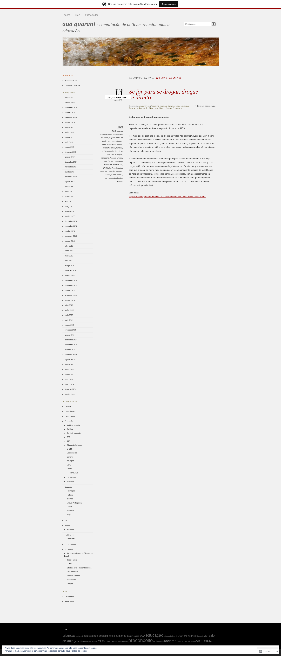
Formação (143, 108)
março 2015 (69, 325)
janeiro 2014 (69, 394)
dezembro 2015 (71, 280)
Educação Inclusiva (74, 445)
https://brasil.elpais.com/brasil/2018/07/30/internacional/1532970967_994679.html (167, 196)
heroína (119, 148)
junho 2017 (69, 191)
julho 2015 (69, 305)
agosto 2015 (70, 300)
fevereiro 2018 (70, 152)
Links (77, 15)
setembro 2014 (71, 355)
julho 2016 (69, 246)
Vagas (69, 515)
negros (114, 641)
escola (200, 636)
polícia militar (123, 641)
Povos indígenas (73, 576)
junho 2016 (69, 251)
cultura (78, 636)
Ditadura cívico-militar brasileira (79, 568)
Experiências (72, 453)
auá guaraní (78, 23)
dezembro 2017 (71, 162)
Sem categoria (70, 544)
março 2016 (69, 266)
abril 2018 (69, 142)
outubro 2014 (70, 350)
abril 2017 (69, 201)
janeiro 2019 (69, 103)
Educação (185, 106)
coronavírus (73, 473)
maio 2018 (69, 137)
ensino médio (191, 635)
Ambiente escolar (159, 106)
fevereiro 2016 (70, 271)
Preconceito (71, 580)
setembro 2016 (71, 236)
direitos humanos (109, 144)
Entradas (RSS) (71, 81)
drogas (119, 144)
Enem (180, 636)
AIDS (114, 131)
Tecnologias (71, 477)
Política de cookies (79, 651)
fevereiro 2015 (70, 330)
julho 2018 (69, 127)
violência (204, 640)
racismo (170, 641)
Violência (70, 481)
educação (154, 635)
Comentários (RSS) (72, 85)
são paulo (192, 641)
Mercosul (153, 108)
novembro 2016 (71, 226)
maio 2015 (69, 315)
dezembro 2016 (71, 221)
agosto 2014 (70, 360)
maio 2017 (69, 196)
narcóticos (108, 161)
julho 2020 (69, 98)
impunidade (86, 641)
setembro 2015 (71, 295)
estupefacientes (109, 148)
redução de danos (115, 171)
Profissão (70, 511)
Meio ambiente (72, 572)
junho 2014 (69, 369)
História (70, 495)
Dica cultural (70, 416)
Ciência (171, 106)
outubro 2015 (70, 290)
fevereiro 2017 (70, 211)
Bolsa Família (72, 560)
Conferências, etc (74, 433)
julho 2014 (69, 364)
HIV (103, 151)
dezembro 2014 (71, 340)
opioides (103, 171)
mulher (107, 641)
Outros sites (91, 15)
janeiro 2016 (69, 275)
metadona (105, 158)
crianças (69, 635)
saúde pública (116, 175)
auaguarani (144, 106)
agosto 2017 (70, 182)
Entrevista (71, 539)
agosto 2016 (70, 241)
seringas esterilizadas (113, 178)
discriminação (133, 636)
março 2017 (69, 206)
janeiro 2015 (69, 335)
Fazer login (69, 601)
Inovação (70, 461)
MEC (101, 641)
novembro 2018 (71, 107)
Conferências (70, 411)
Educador (133, 108)
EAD (68, 437)
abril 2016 (69, 261)
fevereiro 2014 (70, 389)
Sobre (67, 15)
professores (158, 641)
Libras (69, 465)
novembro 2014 (71, 345)
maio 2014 (69, 374)
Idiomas (70, 499)
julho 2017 (69, 187)
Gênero (70, 457)
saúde (108, 175)
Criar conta (69, 597)
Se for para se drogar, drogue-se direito (164, 94)
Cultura (69, 564)
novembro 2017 (71, 167)
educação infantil (170, 636)
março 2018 (69, 147)
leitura (94, 641)
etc (66, 520)
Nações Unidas (116, 158)
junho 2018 (69, 132)
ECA (177, 106)
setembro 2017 (71, 177)
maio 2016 (69, 256)
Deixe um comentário (206, 106)
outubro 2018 (70, 113)
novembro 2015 (71, 285)
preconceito (140, 640)
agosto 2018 (70, 122)
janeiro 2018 (69, 157)
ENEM (69, 449)
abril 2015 (69, 320)
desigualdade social (94, 635)
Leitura (69, 507)
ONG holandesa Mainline (112, 168)
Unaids (120, 181)
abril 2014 (69, 379)
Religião (70, 584)
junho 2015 (69, 310)
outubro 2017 (70, 172)
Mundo (162, 108)
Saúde (169, 108)
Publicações (69, 535)
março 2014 (69, 384)
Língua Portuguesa (74, 503)
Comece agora (169, 4)
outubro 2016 (70, 231)
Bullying (70, 429)
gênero (78, 641)
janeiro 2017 (69, 216)
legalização (109, 151)
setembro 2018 (71, 117)
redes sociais (182, 641)
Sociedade (177, 108)
